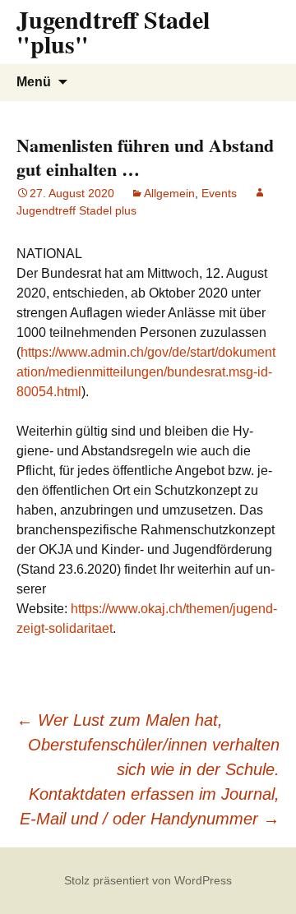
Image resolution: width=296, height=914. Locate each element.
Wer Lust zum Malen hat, (119, 720)
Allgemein (169, 193)
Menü (33, 82)
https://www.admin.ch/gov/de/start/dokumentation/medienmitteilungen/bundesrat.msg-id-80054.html (145, 372)
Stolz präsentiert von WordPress (148, 880)
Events (219, 193)
